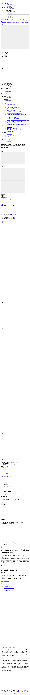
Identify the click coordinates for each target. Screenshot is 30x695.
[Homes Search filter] (13, 185)
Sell (5, 114)
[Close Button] (13, 173)
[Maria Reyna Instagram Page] (16, 353)
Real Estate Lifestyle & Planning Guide (16, 113)
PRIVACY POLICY (9, 586)
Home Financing (11, 108)
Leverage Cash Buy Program (14, 110)
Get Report (3, 502)
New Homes (10, 104)
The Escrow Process (12, 107)
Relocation (9, 132)
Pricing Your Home (11, 115)
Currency (9, 138)
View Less (9, 475)
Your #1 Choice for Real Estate (14, 120)
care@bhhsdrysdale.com (21, 691)
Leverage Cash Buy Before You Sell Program (18, 118)
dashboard (9, 4)
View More (3, 475)
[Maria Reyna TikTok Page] (16, 405)
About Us (9, 125)
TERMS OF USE (8, 585)
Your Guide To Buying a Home (14, 111)
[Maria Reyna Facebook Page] (16, 248)
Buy (5, 102)
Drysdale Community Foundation (15, 128)
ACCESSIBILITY (8, 589)
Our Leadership (10, 129)
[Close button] (13, 157)
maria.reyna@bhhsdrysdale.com (8, 213)
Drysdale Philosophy (12, 127)
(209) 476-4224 (11, 217)
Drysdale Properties (23, 688)
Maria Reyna (7, 203)
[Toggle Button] (15, 35)
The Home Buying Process (13, 106)
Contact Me (6, 135)
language (9, 139)
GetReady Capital (11, 121)
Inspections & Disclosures (13, 117)
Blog (5, 136)
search (2, 196)
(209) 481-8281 (11, 215)
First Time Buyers (11, 103)
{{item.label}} (10, 9)
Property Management (12, 134)
